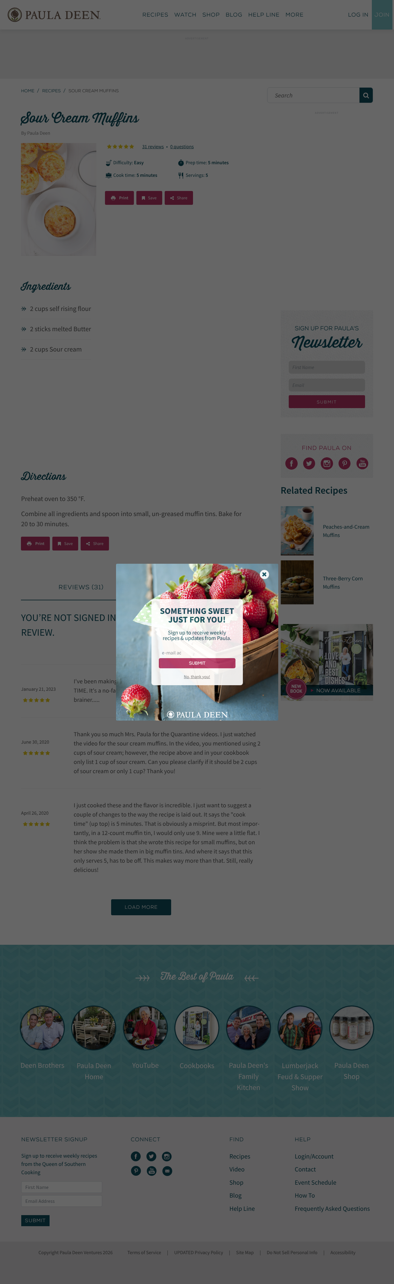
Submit (197, 663)
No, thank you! (197, 676)
